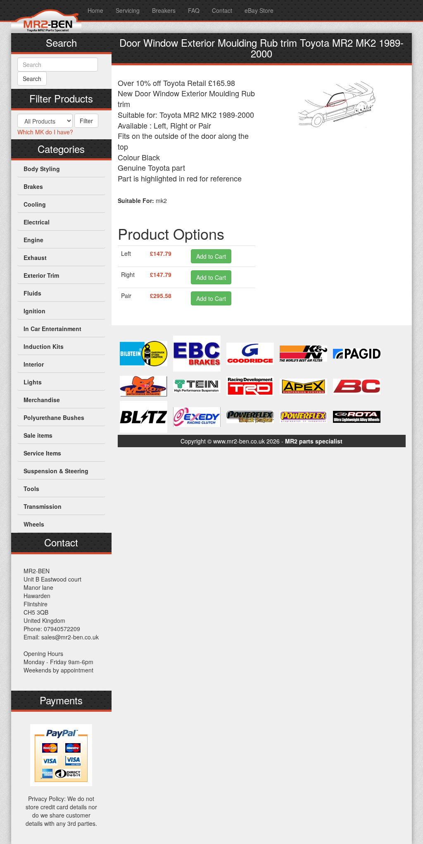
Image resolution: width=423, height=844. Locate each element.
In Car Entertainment (52, 328)
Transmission (43, 506)
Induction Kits (44, 346)
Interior (34, 364)
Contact (222, 10)
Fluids (32, 293)
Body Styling (42, 169)
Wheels (34, 524)
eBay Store (259, 10)
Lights (33, 382)
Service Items (42, 453)
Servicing (128, 10)
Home (95, 10)
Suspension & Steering (56, 471)
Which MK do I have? (45, 132)
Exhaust (35, 257)
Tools (31, 488)
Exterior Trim (41, 275)
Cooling (35, 204)
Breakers (164, 10)
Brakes (33, 186)
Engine (33, 240)
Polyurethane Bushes (54, 417)
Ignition (34, 311)
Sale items (38, 435)
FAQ (194, 10)
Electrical (37, 222)
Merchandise (42, 400)
